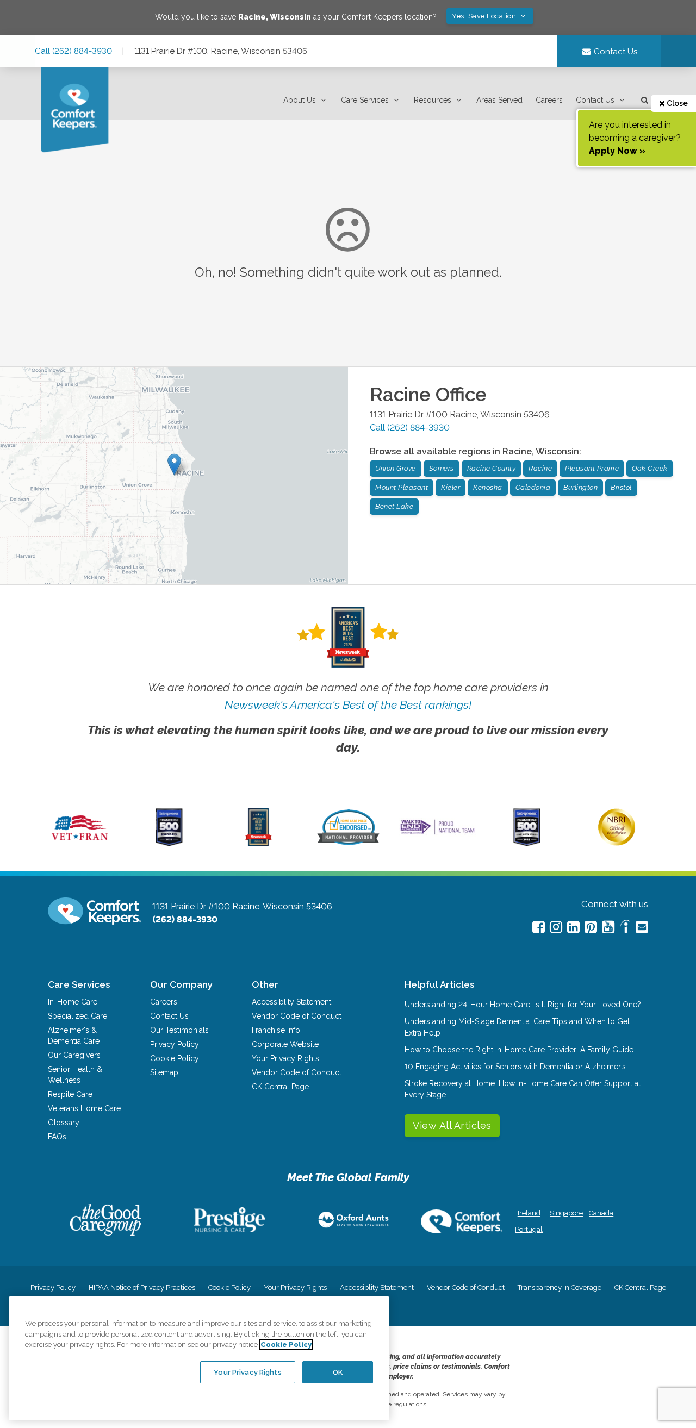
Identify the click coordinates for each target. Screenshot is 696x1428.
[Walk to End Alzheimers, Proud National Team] (438, 834)
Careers (549, 100)
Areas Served (499, 100)
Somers (441, 468)
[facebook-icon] (538, 927)
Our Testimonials (179, 1030)
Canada (601, 1213)
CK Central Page (280, 1086)
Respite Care (70, 1094)
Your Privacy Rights (285, 1058)
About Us (299, 100)
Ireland (529, 1213)
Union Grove (395, 468)
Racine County (491, 468)
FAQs (57, 1136)
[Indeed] (625, 928)
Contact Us (595, 100)
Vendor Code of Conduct (296, 1016)
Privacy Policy (174, 1044)
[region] (199, 1358)
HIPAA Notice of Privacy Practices (142, 1287)
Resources (432, 100)
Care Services (365, 100)
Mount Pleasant (401, 487)
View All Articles (452, 1125)
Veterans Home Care (84, 1108)
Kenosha (487, 487)
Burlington (580, 487)
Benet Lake (394, 506)
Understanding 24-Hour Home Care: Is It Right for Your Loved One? (523, 1004)
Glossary (63, 1122)
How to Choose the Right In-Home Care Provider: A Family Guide (519, 1049)
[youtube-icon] (608, 927)
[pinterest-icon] (591, 927)
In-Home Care (72, 1001)
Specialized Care (77, 1016)
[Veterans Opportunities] (80, 843)
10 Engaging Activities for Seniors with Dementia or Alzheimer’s (515, 1066)
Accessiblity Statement (291, 1001)
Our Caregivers (74, 1055)
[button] (305, 100)
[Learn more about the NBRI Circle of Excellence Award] (617, 843)
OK (338, 1372)
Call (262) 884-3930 (73, 51)
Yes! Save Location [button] (485, 16)
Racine (540, 468)
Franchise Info (276, 1030)
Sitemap (164, 1072)
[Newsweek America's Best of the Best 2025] (258, 843)
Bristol (621, 487)
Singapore (565, 1213)
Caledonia (533, 487)
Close (676, 103)
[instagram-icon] (556, 927)
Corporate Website (285, 1044)
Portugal (529, 1229)
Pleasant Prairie (592, 468)
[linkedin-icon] (573, 927)
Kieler (450, 487)
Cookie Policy (174, 1058)
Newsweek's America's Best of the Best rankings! (348, 705)
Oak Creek (650, 468)
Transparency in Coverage (559, 1287)
